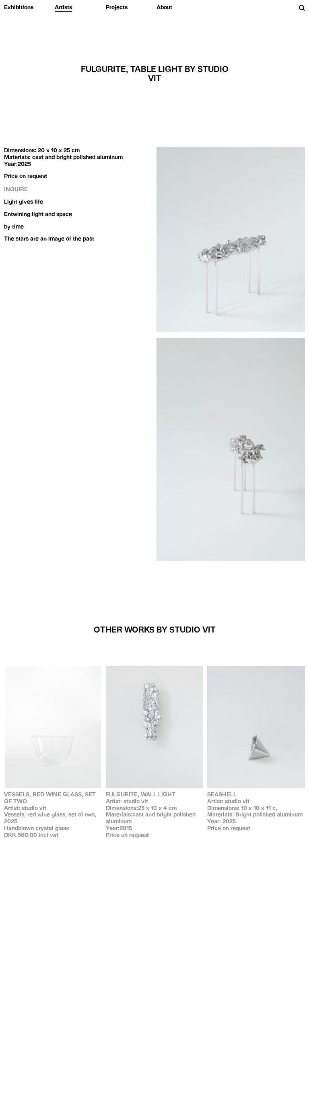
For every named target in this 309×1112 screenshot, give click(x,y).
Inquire (16, 189)
